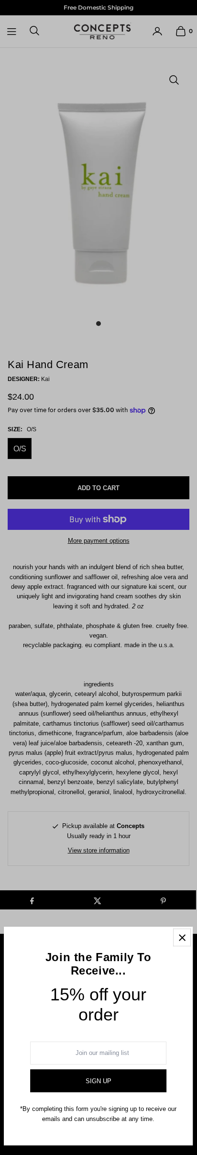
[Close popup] (182, 937)
